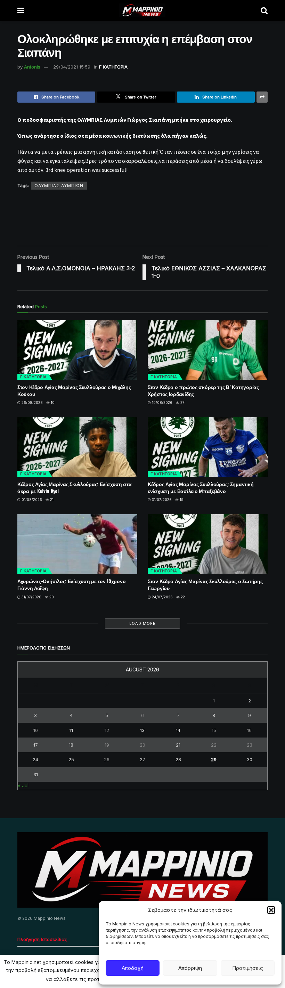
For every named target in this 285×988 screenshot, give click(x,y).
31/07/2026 (161, 499)
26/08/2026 (32, 402)
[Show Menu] (20, 10)
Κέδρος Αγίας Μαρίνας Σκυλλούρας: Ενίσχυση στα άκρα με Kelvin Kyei (74, 487)
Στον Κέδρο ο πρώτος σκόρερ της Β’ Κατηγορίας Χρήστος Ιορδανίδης (203, 390)
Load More (142, 623)
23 (249, 745)
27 (182, 402)
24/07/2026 (162, 597)
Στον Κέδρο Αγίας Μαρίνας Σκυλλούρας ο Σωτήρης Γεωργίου (205, 584)
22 (182, 597)
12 (107, 730)
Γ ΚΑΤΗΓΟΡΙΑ (113, 67)
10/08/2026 (161, 402)
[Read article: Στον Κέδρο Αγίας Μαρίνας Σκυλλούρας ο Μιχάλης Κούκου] (77, 350)
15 (214, 730)
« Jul (23, 785)
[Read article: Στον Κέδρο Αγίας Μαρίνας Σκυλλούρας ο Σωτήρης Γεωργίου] (208, 544)
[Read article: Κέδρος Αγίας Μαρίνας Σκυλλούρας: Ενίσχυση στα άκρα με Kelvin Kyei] (77, 447)
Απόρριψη (190, 968)
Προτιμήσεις (247, 968)
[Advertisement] (143, 217)
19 (181, 499)
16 (249, 730)
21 (51, 499)
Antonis (32, 67)
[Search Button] (264, 10)
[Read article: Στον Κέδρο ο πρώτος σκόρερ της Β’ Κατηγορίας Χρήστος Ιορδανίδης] (208, 350)
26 (106, 759)
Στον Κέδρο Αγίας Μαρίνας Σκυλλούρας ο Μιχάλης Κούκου (74, 390)
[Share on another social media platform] (262, 97)
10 (52, 402)
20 (51, 597)
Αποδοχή (133, 968)
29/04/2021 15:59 (71, 67)
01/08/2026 (31, 499)
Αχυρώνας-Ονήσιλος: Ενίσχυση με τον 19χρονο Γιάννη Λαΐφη (71, 584)
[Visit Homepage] (142, 10)
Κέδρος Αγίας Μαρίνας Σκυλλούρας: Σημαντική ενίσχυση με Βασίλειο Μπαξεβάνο (200, 487)
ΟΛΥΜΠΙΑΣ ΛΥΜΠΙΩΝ (58, 185)
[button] (271, 910)
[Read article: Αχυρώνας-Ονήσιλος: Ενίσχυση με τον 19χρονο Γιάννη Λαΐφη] (77, 544)
